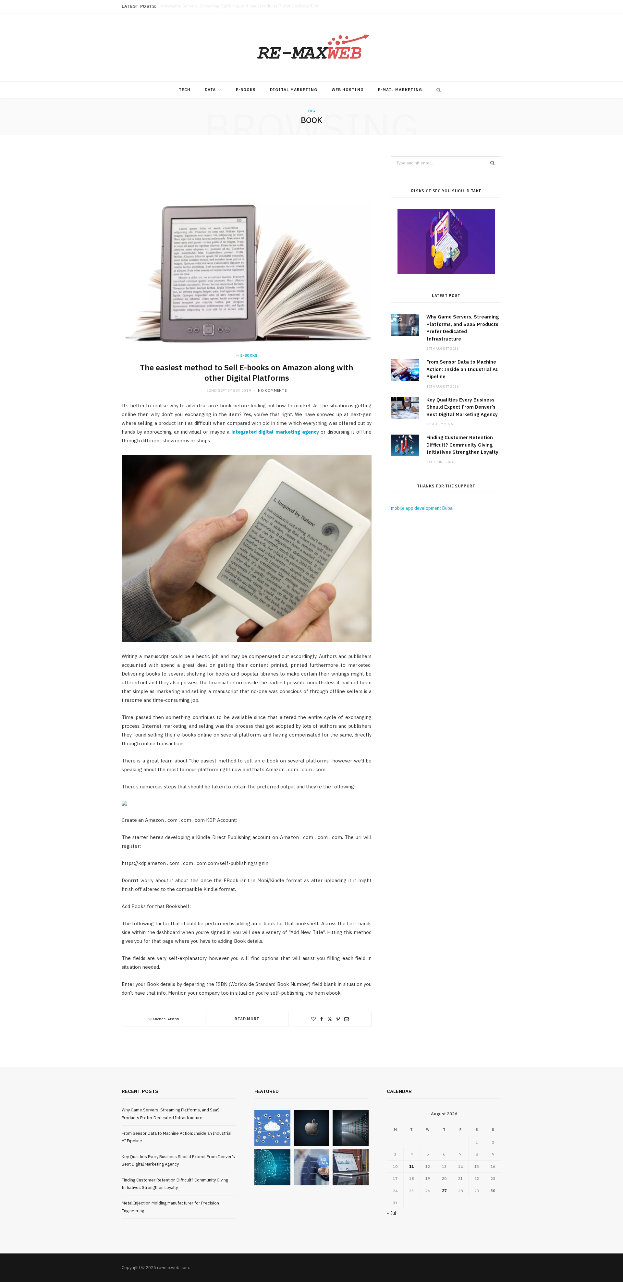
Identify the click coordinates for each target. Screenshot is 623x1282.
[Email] (346, 1019)
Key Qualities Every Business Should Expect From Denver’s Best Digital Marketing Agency (462, 407)
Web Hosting (348, 89)
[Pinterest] (338, 1019)
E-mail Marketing (400, 89)
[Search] (437, 89)
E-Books (246, 89)
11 (411, 1166)
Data (210, 89)
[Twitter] (329, 1019)
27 (444, 1190)
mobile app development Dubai (422, 508)
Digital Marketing (293, 89)
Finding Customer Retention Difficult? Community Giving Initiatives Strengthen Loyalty (462, 444)
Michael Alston (166, 1018)
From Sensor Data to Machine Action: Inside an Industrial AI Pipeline (226, 6)
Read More (247, 1018)
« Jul (391, 1213)
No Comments (272, 390)
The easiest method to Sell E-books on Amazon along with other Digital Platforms (246, 372)
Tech (184, 89)
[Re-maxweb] (311, 47)
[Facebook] (321, 1019)
